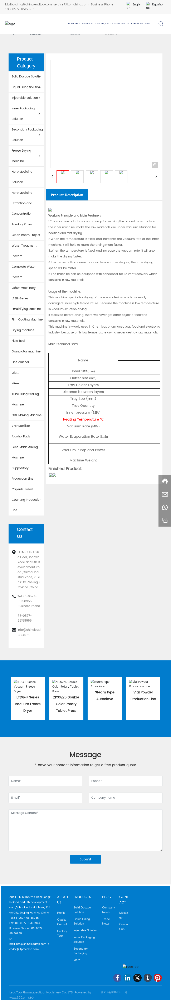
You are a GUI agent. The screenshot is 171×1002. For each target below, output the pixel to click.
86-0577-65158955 (21, 9)
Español (157, 4)
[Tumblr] (148, 978)
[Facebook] (117, 978)
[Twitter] (137, 978)
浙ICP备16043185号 (114, 992)
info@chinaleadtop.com (34, 4)
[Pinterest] (158, 978)
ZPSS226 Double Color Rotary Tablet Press (66, 704)
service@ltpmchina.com (70, 4)
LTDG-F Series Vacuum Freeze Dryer (28, 704)
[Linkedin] (127, 978)
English (137, 4)
